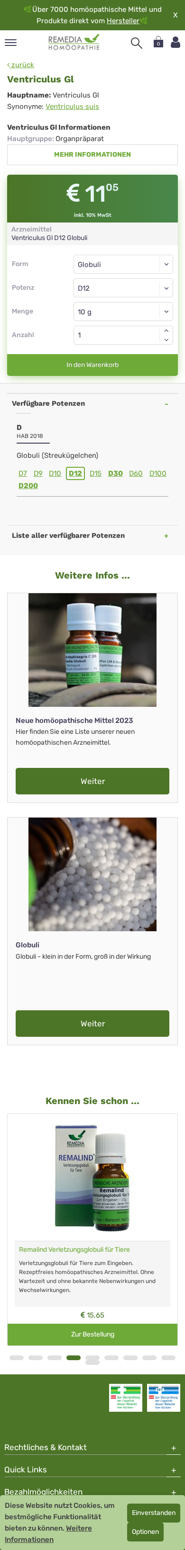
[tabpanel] (92, 1230)
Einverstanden (154, 1513)
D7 (22, 473)
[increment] (166, 330)
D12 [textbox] (84, 288)
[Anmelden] (175, 42)
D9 (38, 473)
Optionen (145, 1532)
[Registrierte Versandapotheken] (125, 1397)
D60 (136, 473)
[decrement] (166, 340)
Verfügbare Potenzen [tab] (48, 403)
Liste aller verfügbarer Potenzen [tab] (68, 535)
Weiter (93, 781)
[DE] (74, 42)
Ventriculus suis (72, 106)
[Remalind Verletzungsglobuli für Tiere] (92, 1177)
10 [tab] (92, 1362)
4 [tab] (73, 1357)
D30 (115, 473)
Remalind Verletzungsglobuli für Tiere (74, 1250)
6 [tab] (111, 1357)
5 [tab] (92, 1357)
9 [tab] (168, 1357)
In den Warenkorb (92, 365)
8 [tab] (149, 1357)
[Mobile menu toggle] (10, 43)
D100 (157, 473)
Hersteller (123, 21)
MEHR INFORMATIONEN (92, 155)
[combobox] (123, 287)
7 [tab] (130, 1357)
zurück (21, 65)
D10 (55, 473)
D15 (96, 473)
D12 (75, 473)
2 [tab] (35, 1357)
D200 (28, 485)
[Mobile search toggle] (136, 43)
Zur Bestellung (92, 1334)
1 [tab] (16, 1357)
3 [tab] (54, 1357)
